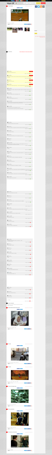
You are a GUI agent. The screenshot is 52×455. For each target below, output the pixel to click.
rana (12, 404)
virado (10, 191)
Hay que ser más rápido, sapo (12, 386)
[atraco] (7, 291)
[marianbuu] (7, 168)
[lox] (7, 195)
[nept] (7, 138)
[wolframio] (7, 75)
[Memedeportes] (12, 0)
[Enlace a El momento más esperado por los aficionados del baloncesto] (20, 29)
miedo (15, 327)
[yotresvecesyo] (7, 268)
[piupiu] (7, 264)
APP (44, 36)
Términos (38, 36)
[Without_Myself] (7, 101)
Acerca (35, 36)
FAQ (43, 36)
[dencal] (7, 160)
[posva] (7, 134)
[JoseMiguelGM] (7, 212)
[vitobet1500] (7, 106)
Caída (15, 427)
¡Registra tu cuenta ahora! (10, 305)
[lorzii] (7, 156)
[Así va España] (15, 0)
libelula (14, 404)
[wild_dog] (7, 272)
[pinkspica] (7, 84)
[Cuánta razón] (11, 0)
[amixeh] (7, 130)
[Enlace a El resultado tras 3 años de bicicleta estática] (27, 29)
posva (10, 134)
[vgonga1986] (7, 216)
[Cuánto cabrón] (16, 0)
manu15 (28, 386)
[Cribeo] (19, 0)
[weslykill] (7, 252)
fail (15, 404)
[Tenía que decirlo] (24, 0)
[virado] (7, 191)
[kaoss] (7, 199)
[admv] (7, 80)
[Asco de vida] (10, 0)
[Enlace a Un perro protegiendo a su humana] (9, 29)
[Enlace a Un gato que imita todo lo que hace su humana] (15, 30)
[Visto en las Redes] (14, 0)
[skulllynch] (7, 224)
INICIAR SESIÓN (43, 0)
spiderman (11, 427)
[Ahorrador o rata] (25, 0)
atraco (10, 291)
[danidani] (7, 151)
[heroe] (7, 126)
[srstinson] (7, 93)
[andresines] (7, 176)
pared (13, 427)
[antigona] (7, 122)
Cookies (42, 36)
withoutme (11, 172)
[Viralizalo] (27, 0)
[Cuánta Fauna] (21, 0)
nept (10, 138)
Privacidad (40, 36)
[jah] (7, 248)
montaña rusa (13, 327)
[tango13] (7, 220)
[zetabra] (7, 97)
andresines (11, 176)
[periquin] (7, 239)
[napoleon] (7, 147)
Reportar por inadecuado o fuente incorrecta (28, 364)
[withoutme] (7, 172)
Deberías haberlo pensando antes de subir (14, 307)
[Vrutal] (18, 0)
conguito (10, 295)
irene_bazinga (11, 142)
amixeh (10, 130)
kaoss (10, 199)
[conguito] (7, 295)
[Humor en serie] (20, 0)
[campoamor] (7, 260)
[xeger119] (7, 88)
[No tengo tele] (23, 0)
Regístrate (40, 0)
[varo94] (7, 287)
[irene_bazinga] (7, 142)
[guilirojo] (7, 208)
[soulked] (7, 164)
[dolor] (7, 256)
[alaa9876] (7, 71)
